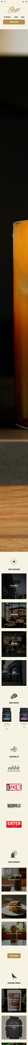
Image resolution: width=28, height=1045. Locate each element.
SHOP (22, 17)
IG (23, 2)
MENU (16, 17)
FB (26, 2)
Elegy (2, 1)
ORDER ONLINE (14, 22)
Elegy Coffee (14, 10)
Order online (14, 956)
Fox (5, 1)
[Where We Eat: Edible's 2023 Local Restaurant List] (14, 768)
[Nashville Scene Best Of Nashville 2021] (14, 787)
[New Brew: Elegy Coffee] (14, 806)
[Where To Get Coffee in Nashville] (14, 824)
